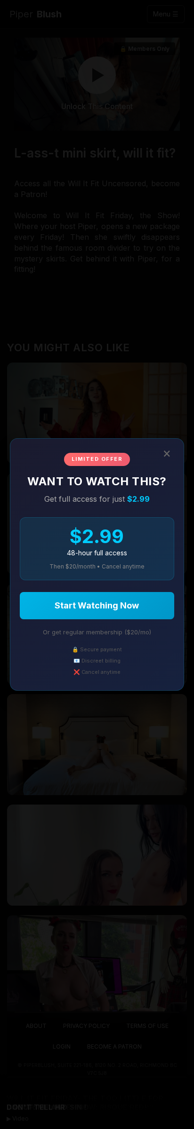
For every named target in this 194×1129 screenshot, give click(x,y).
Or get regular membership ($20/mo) (97, 632)
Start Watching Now (97, 605)
